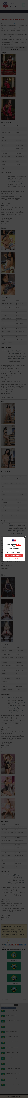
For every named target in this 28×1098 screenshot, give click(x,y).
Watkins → (24, 999)
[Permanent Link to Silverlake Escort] (14, 978)
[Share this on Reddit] (15, 944)
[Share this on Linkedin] (22, 944)
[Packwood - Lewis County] (3, 1038)
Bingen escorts (17, 23)
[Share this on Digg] (20, 944)
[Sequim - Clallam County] (3, 1054)
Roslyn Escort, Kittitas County (11, 1025)
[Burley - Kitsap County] (3, 1011)
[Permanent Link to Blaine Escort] (14, 955)
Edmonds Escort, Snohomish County (13, 1078)
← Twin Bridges (4, 999)
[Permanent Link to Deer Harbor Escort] (14, 989)
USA (2, 14)
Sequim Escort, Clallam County (12, 1052)
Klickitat (7, 947)
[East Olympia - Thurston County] (3, 1059)
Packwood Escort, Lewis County (12, 1036)
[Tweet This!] (6, 944)
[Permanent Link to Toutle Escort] (14, 966)
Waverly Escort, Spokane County (12, 1031)
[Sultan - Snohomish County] (3, 1086)
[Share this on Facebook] (9, 944)
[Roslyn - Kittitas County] (3, 1027)
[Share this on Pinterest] (13, 944)
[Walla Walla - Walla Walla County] (3, 1075)
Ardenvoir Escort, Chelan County (12, 1047)
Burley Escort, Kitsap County (11, 1010)
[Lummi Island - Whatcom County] (3, 1022)
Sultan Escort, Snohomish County (12, 1084)
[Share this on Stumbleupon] (18, 944)
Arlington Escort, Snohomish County (13, 1063)
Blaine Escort (14, 960)
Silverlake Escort (14, 983)
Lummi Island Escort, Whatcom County (13, 1020)
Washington (6, 14)
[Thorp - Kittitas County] (3, 1017)
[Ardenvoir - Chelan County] (3, 1049)
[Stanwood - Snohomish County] (3, 1070)
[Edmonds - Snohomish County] (3, 1080)
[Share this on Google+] (11, 944)
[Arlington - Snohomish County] (3, 1064)
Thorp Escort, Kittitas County (11, 1015)
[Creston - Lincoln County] (3, 1043)
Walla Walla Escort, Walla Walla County (13, 1073)
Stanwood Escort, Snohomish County (13, 1068)
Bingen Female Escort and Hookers (14, 19)
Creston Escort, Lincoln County (12, 1041)
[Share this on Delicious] (25, 944)
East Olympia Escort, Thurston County (13, 1057)
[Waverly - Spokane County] (3, 1033)
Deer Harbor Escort (14, 994)
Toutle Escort (14, 971)
